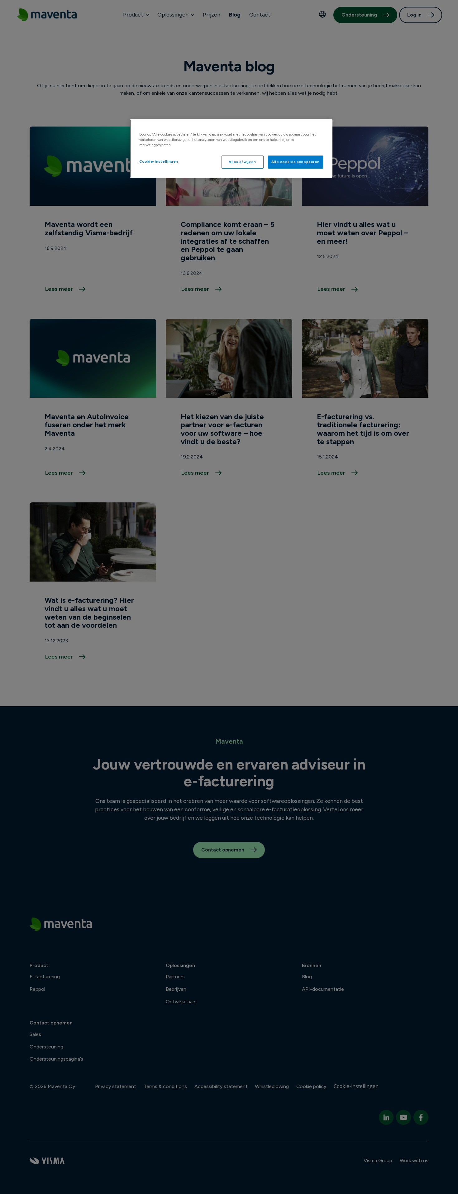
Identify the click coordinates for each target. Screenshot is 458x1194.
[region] (231, 148)
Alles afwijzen (242, 162)
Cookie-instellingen (158, 161)
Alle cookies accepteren (295, 162)
